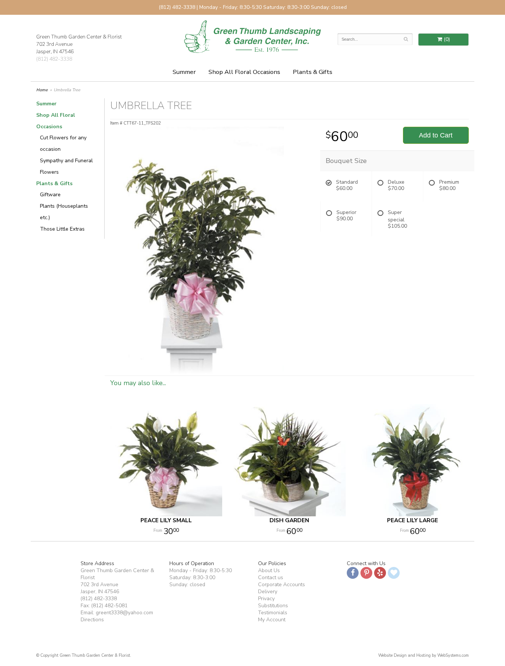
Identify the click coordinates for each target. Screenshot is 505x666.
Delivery (267, 591)
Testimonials (272, 612)
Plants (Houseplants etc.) (64, 212)
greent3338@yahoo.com (124, 612)
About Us (269, 570)
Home (42, 90)
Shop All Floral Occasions (244, 72)
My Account (271, 619)
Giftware (50, 194)
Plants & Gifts (312, 72)
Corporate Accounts (281, 584)
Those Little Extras (62, 228)
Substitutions (273, 605)
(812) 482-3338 (54, 58)
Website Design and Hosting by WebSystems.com (423, 655)
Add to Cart (436, 135)
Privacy (266, 598)
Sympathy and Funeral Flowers (66, 166)
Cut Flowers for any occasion (63, 143)
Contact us (270, 577)
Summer (184, 72)
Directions (92, 619)
